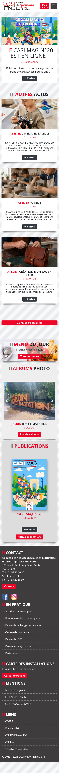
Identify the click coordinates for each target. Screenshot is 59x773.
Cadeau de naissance (17, 632)
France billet (12, 728)
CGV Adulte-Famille (16, 697)
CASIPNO (18, 6)
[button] (5, 58)
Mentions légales (15, 690)
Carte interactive (14, 675)
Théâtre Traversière (16, 749)
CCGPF (9, 721)
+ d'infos (29, 78)
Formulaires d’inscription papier (23, 618)
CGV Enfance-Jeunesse (18, 704)
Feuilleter (29, 529)
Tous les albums (29, 434)
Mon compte (44, 6)
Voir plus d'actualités (29, 323)
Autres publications (29, 537)
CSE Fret (10, 742)
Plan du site (38, 756)
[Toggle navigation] (54, 6)
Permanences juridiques (19, 646)
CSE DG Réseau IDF (16, 735)
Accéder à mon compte (18, 611)
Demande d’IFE (13, 639)
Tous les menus (29, 356)
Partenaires (12, 653)
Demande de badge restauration (23, 625)
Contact (9, 586)
